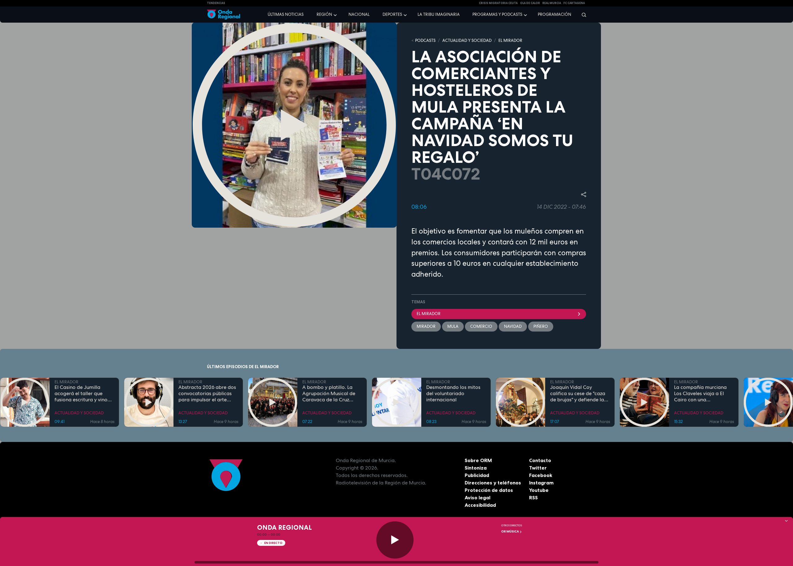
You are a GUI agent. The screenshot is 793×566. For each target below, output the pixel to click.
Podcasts (425, 40)
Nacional (359, 14)
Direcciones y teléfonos (493, 482)
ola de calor (530, 3)
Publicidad (477, 475)
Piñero (540, 326)
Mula (452, 326)
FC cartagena (574, 3)
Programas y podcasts (497, 14)
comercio (481, 326)
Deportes (392, 14)
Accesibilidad (480, 505)
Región (324, 14)
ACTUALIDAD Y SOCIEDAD (467, 40)
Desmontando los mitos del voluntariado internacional (453, 393)
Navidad (513, 326)
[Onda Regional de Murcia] (223, 15)
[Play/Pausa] (395, 540)
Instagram (541, 482)
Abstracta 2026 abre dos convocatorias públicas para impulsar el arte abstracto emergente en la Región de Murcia (207, 393)
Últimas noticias (286, 14)
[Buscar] (582, 14)
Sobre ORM (478, 460)
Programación (554, 14)
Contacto (540, 460)
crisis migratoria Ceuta (498, 3)
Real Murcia (551, 3)
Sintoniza (476, 468)
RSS (533, 497)
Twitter (538, 468)
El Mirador (428, 313)
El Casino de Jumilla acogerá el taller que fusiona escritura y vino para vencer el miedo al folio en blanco (82, 393)
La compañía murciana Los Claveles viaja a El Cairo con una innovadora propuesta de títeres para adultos (703, 393)
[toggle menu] (335, 14)
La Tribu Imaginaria (439, 14)
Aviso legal (477, 497)
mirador (426, 326)
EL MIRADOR (510, 40)
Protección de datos (489, 490)
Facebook (540, 475)
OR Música (510, 531)
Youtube (539, 490)
